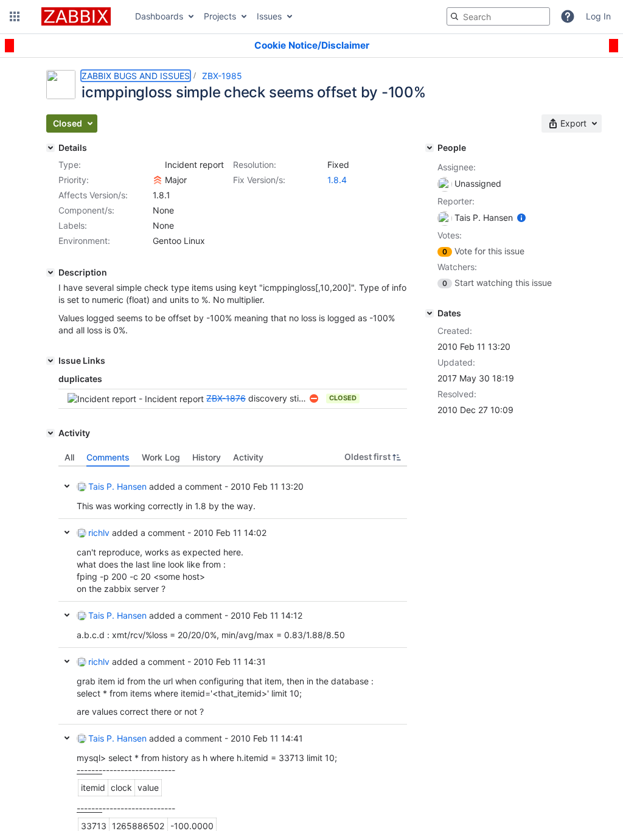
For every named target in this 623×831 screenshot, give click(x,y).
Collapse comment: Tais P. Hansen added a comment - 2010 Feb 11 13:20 (67, 486)
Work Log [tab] (161, 457)
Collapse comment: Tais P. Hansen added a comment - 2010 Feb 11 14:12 (67, 615)
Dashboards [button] (159, 16)
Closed (343, 398)
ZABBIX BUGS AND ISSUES (136, 76)
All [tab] (69, 457)
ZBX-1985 (222, 76)
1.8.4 (337, 180)
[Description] (50, 272)
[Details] (50, 148)
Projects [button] (220, 16)
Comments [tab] (108, 457)
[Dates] (429, 313)
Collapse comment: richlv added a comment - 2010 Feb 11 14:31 (67, 661)
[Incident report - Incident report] (157, 165)
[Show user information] (521, 217)
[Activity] (50, 433)
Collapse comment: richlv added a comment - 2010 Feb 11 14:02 (67, 532)
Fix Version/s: (259, 180)
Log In (598, 16)
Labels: (72, 225)
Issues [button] (269, 16)
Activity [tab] (248, 457)
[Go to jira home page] (76, 16)
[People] (429, 148)
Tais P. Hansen (117, 486)
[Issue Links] (50, 360)
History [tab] (206, 457)
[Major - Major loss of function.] (157, 180)
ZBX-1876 (226, 398)
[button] (14, 16)
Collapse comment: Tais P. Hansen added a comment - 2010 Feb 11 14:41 (67, 738)
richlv (99, 532)
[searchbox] (498, 16)
